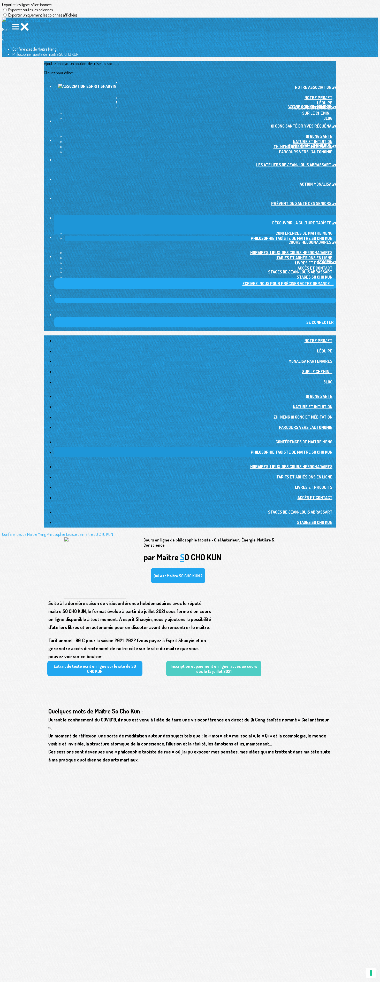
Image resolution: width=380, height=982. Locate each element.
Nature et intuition (312, 141)
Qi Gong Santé (319, 136)
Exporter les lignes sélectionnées (27, 4)
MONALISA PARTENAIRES (310, 361)
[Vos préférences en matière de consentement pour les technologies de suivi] (371, 973)
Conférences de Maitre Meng (34, 49)
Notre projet (318, 97)
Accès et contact (315, 268)
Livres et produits (313, 262)
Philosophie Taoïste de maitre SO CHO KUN (45, 54)
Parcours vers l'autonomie (305, 151)
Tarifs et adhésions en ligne (304, 257)
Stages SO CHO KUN (314, 277)
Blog (327, 118)
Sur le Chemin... (317, 113)
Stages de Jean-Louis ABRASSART (300, 271)
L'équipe (324, 102)
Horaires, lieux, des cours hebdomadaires (291, 252)
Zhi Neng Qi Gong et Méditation (302, 417)
